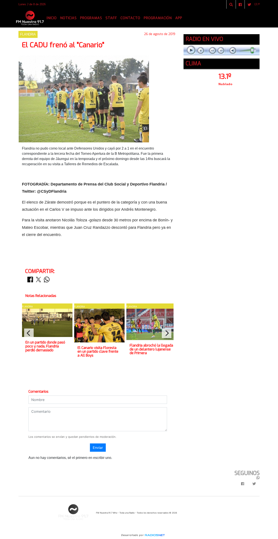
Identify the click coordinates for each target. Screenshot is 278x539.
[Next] (166, 333)
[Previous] (29, 333)
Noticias (68, 18)
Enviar (98, 447)
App (178, 18)
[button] (231, 4)
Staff (111, 18)
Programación (158, 18)
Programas (91, 18)
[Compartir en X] (38, 281)
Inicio (52, 18)
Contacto (130, 18)
